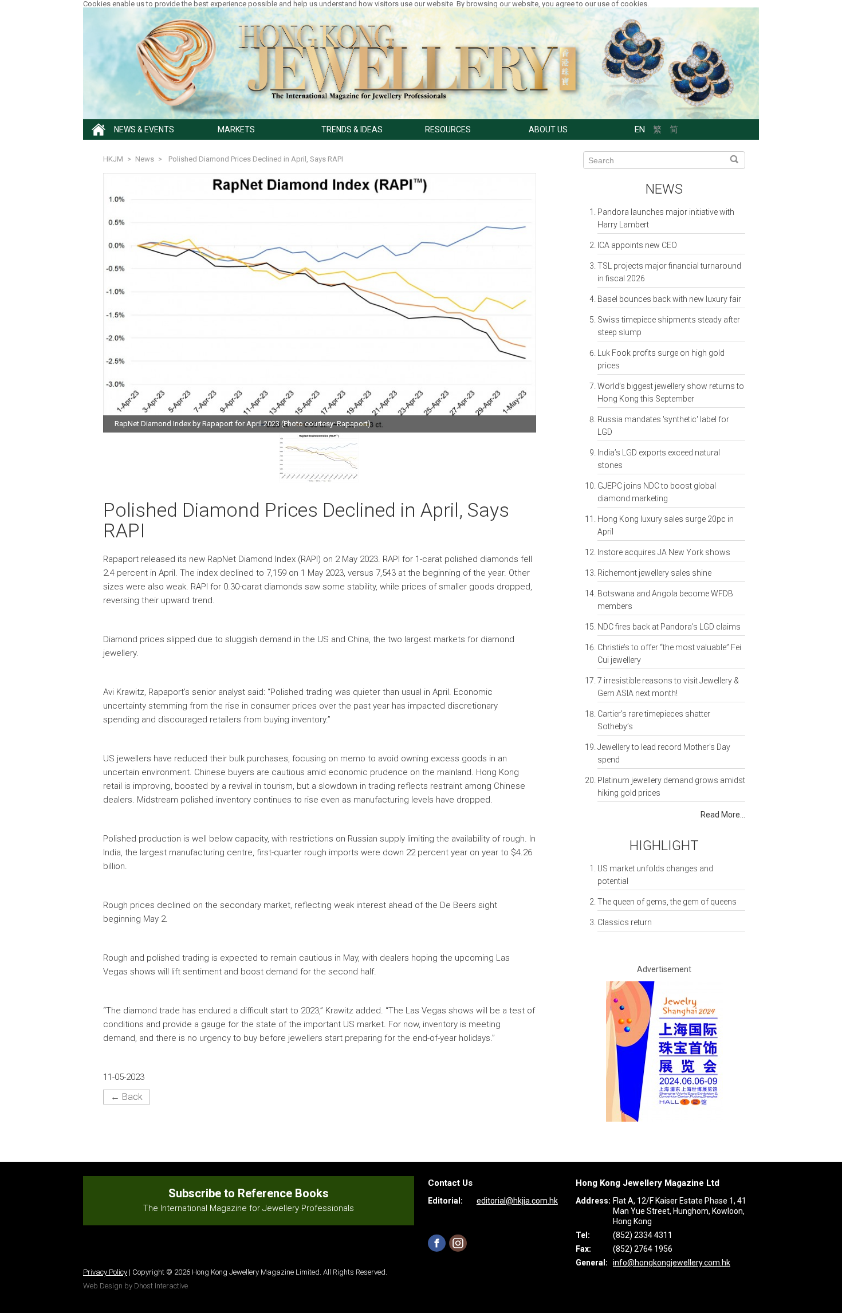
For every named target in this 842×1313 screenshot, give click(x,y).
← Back (127, 1096)
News (664, 189)
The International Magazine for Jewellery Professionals (248, 1208)
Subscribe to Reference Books (248, 1193)
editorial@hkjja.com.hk (517, 1200)
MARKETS (236, 129)
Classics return (624, 922)
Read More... (723, 815)
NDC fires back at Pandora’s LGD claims (669, 626)
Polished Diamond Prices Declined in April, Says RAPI (255, 159)
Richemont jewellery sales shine (654, 572)
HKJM (113, 159)
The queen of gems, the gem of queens (667, 901)
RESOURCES (448, 129)
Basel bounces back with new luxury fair (669, 299)
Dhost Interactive (161, 1285)
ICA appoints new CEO (637, 245)
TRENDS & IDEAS (352, 129)
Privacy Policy (105, 1272)
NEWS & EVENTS (144, 129)
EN (640, 129)
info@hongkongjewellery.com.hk (671, 1262)
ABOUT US (548, 129)
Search (734, 159)
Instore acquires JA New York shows (663, 552)
